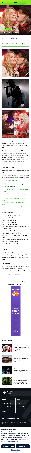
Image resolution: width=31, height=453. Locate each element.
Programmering (6, 403)
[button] (2, 2)
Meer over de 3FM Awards (12, 274)
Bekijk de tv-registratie (10, 180)
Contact (19, 403)
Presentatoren (6, 406)
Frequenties (5, 409)
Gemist (4, 411)
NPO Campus (21, 406)
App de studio (21, 409)
